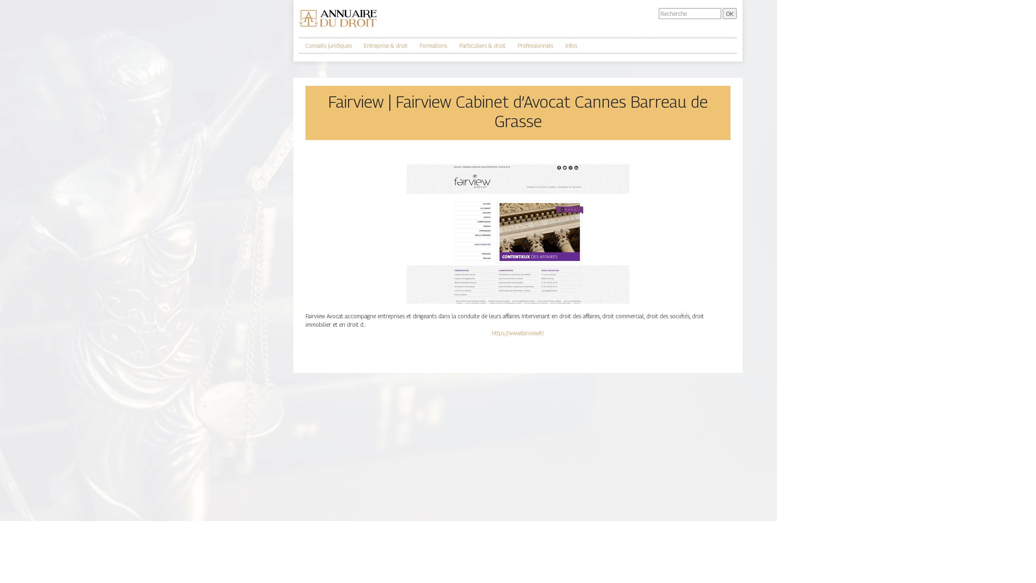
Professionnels (535, 45)
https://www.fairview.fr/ (518, 333)
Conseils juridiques (329, 45)
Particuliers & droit (482, 45)
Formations (433, 45)
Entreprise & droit (386, 45)
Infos (571, 45)
